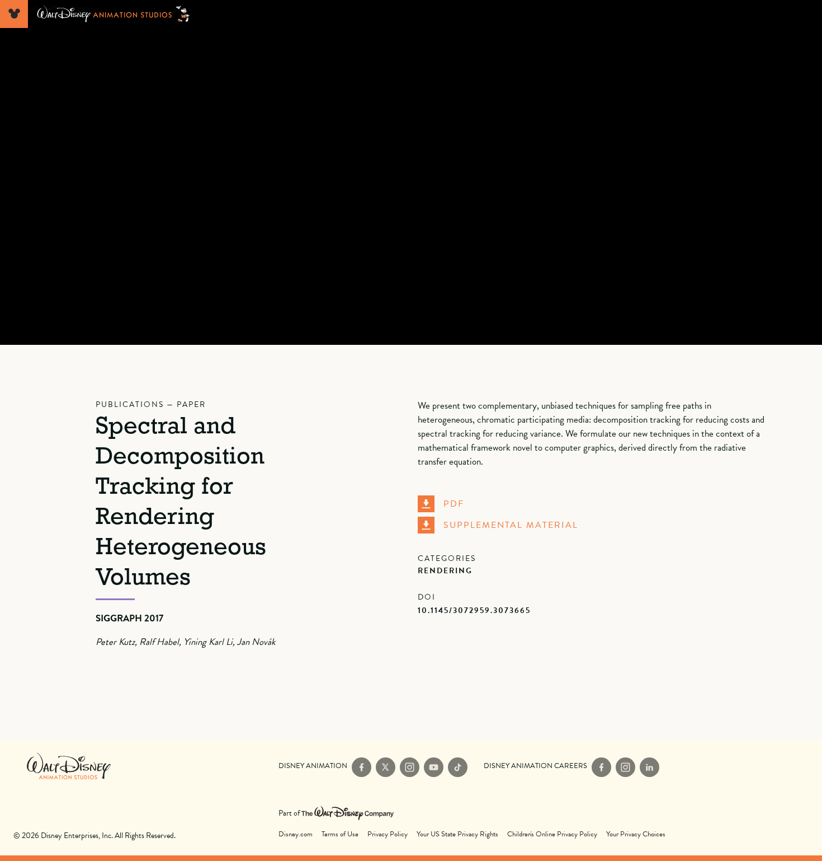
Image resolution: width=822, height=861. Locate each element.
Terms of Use (340, 834)
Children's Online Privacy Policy (552, 834)
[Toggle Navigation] (14, 14)
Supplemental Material (510, 525)
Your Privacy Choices (635, 834)
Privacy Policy (387, 834)
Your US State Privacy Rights (457, 834)
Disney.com (295, 834)
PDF (453, 504)
